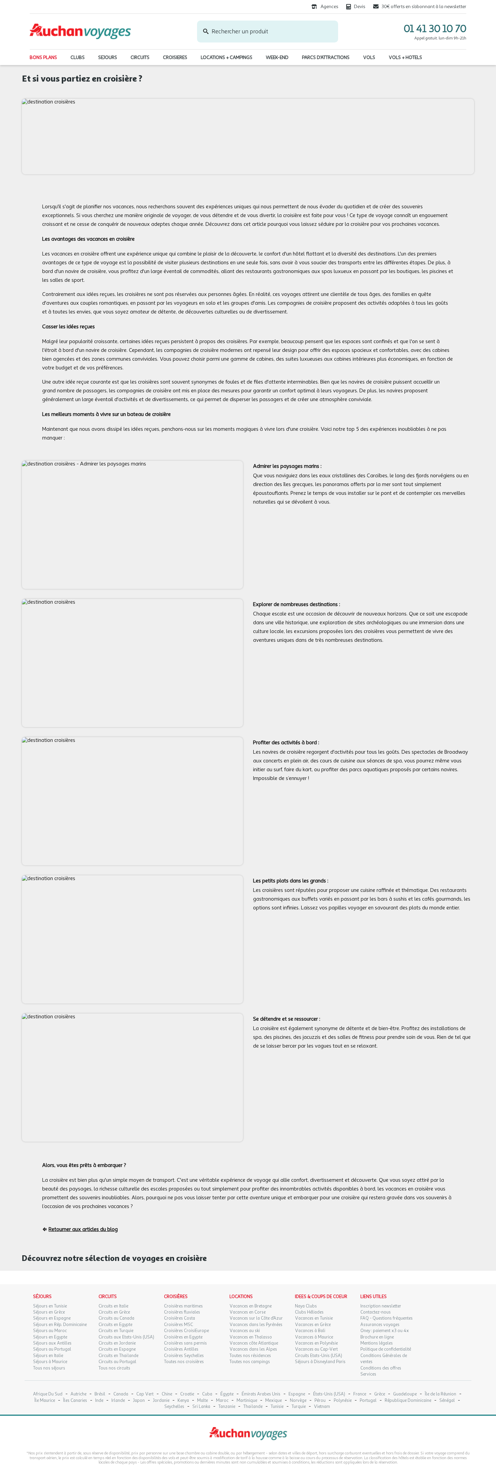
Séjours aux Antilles (52, 1343)
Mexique (273, 1400)
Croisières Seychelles (184, 1355)
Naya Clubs (306, 1306)
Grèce (379, 1394)
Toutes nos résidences (250, 1355)
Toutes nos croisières (184, 1361)
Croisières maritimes (183, 1306)
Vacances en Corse (247, 1312)
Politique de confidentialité (385, 1349)
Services (368, 1374)
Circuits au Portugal (117, 1361)
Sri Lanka (201, 1406)
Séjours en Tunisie (50, 1306)
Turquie (299, 1406)
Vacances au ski (244, 1330)
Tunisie (277, 1406)
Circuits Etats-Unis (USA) (318, 1355)
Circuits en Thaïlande (118, 1355)
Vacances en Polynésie (316, 1343)
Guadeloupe (405, 1394)
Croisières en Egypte (183, 1337)
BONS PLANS (43, 57)
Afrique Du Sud (47, 1394)
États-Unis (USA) (329, 1394)
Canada (120, 1394)
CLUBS (78, 57)
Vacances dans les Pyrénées (255, 1324)
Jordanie (161, 1400)
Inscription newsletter (380, 1306)
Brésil (99, 1394)
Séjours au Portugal (52, 1349)
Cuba (207, 1394)
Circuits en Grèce (114, 1312)
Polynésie (343, 1400)
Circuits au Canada (116, 1318)
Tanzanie (226, 1406)
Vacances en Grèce (313, 1324)
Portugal (368, 1400)
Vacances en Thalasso (250, 1337)
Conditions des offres (380, 1368)
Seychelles (174, 1406)
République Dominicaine (408, 1400)
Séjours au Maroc (50, 1330)
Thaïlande (253, 1406)
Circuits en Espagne (117, 1349)
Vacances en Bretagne (250, 1306)
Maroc (222, 1400)
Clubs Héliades (309, 1312)
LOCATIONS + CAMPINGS (226, 57)
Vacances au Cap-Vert (316, 1349)
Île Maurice (44, 1400)
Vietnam (322, 1406)
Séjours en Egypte (50, 1337)
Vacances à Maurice (314, 1337)
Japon (139, 1400)
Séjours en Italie (48, 1355)
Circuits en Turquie (116, 1330)
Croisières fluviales (182, 1312)
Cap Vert (145, 1394)
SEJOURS (107, 57)
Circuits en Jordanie (117, 1343)
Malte (202, 1400)
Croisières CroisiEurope (186, 1330)
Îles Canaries (75, 1400)
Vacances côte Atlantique (253, 1343)
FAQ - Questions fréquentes (386, 1318)
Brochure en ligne (377, 1337)
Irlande (118, 1400)
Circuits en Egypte (115, 1324)
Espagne (296, 1394)
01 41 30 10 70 (435, 29)
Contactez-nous (375, 1312)
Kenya (183, 1400)
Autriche (78, 1394)
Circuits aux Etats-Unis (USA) (126, 1337)
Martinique (247, 1400)
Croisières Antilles (181, 1349)
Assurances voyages (379, 1324)
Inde (99, 1400)
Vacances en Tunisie (314, 1318)
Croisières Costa (179, 1318)
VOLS (369, 57)
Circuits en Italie (113, 1306)
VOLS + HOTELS (405, 57)
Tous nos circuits (114, 1368)
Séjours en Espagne (52, 1318)
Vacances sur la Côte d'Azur (256, 1318)
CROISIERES (175, 57)
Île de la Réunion (440, 1394)
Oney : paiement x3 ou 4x (384, 1330)
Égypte (226, 1394)
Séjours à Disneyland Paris (320, 1361)
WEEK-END (277, 57)
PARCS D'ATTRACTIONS (326, 57)
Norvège (298, 1400)
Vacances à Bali (310, 1330)
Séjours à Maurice (50, 1361)
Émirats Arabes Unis (261, 1394)
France (359, 1394)
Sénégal (447, 1400)
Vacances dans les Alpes (253, 1349)
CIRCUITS (140, 57)
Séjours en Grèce (49, 1312)
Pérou (320, 1400)
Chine (167, 1394)
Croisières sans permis (185, 1343)
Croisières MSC (178, 1324)
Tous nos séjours (49, 1368)
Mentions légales (376, 1343)
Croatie (187, 1394)
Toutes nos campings (249, 1361)
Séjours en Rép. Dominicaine (60, 1324)
